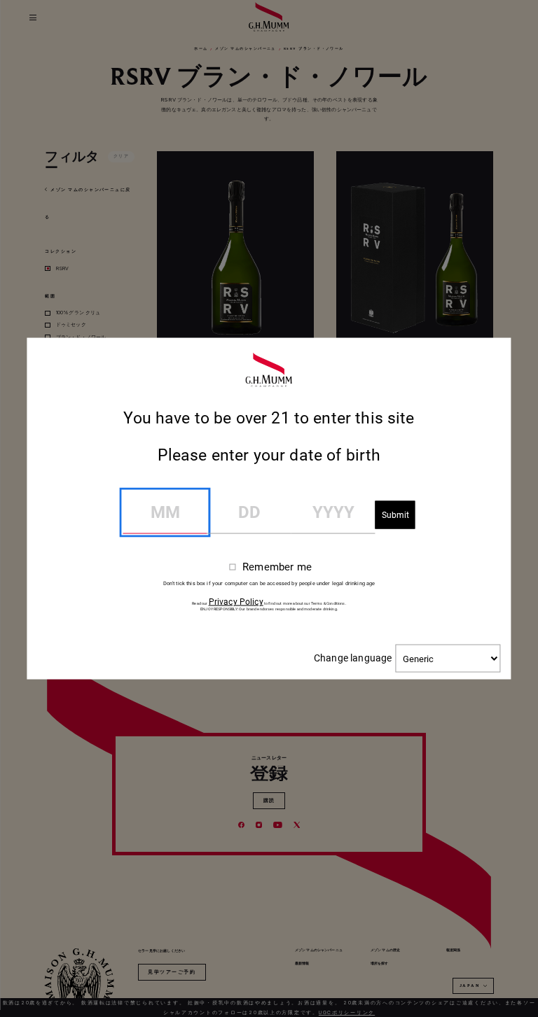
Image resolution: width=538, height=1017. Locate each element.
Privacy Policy (236, 602)
